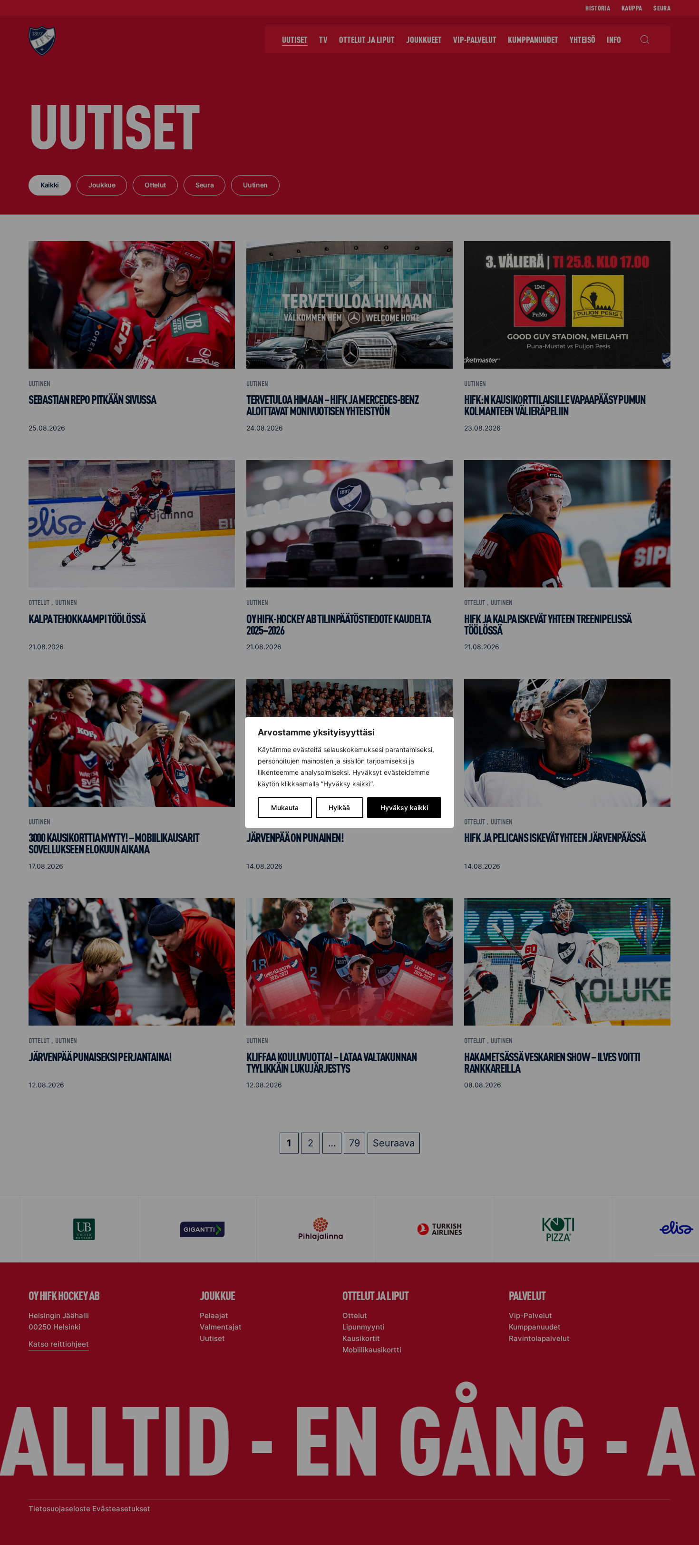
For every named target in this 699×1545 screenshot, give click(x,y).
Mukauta (285, 807)
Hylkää (339, 807)
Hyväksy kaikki (404, 807)
